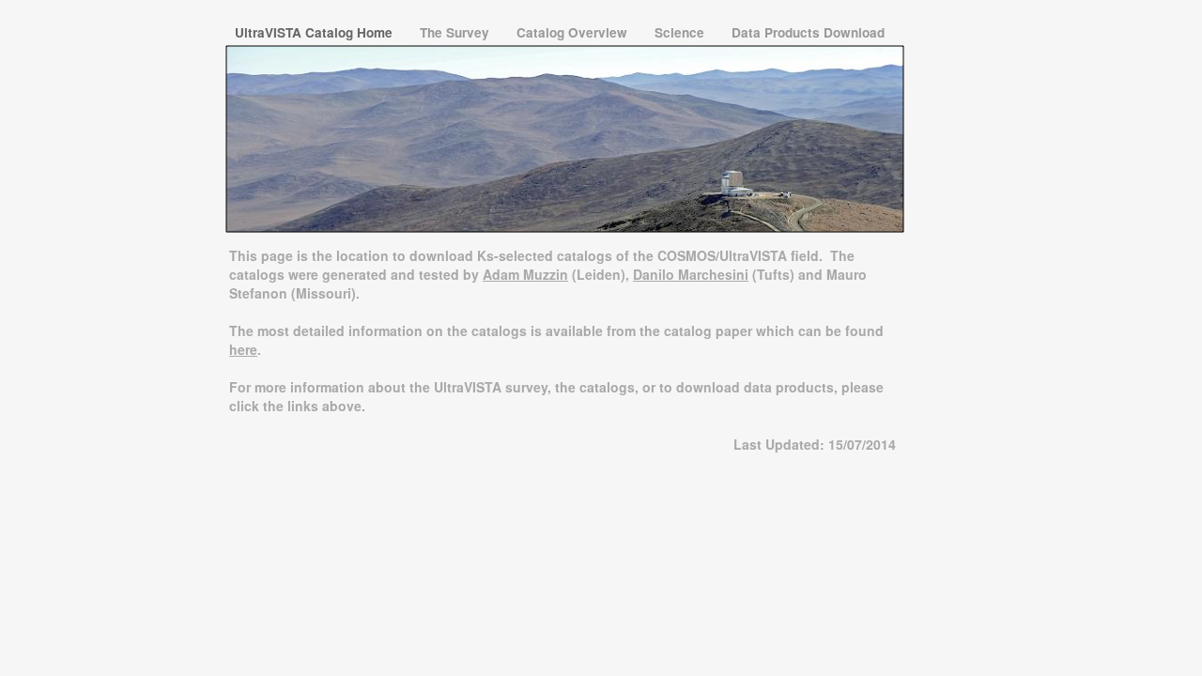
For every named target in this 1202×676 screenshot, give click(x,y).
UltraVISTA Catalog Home (315, 32)
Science (681, 32)
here (243, 349)
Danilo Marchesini (690, 274)
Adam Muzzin (525, 274)
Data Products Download (808, 32)
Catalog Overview (573, 32)
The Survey (456, 32)
